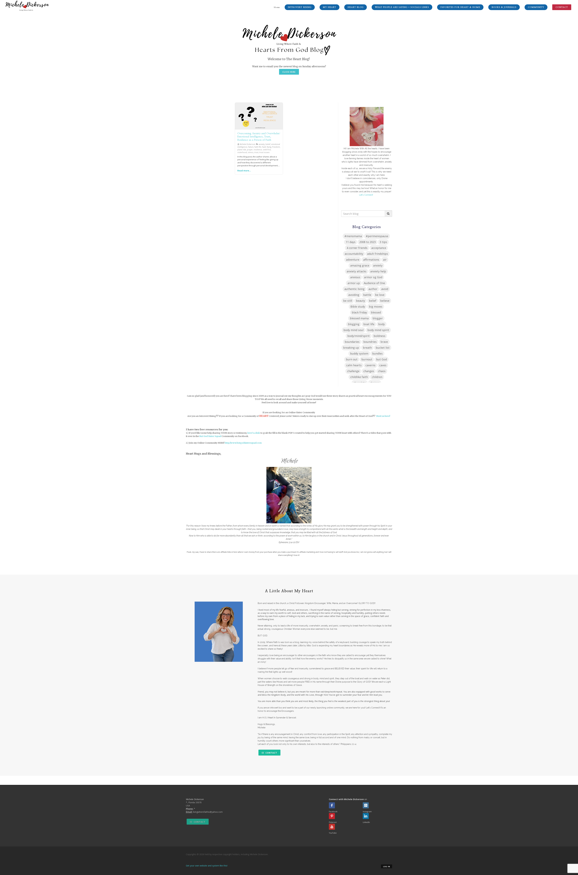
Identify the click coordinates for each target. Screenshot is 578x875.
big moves (375, 306)
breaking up (351, 347)
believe (384, 300)
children (377, 377)
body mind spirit (378, 330)
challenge (353, 371)
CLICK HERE (289, 72)
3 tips (383, 242)
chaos (381, 371)
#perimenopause (377, 236)
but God (381, 359)
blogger (378, 318)
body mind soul (353, 330)
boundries (370, 342)
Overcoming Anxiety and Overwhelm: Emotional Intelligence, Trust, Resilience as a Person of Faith (258, 136)
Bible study (357, 306)
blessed (376, 312)
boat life (368, 324)
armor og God (373, 277)
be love (379, 295)
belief (372, 300)
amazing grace (359, 265)
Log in (386, 866)
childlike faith (359, 377)
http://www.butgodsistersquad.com (243, 442)
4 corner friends (357, 248)
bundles (377, 353)
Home (277, 7)
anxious (355, 277)
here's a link (253, 433)
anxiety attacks (356, 271)
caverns (370, 365)
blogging (353, 324)
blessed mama (359, 318)
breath (367, 347)
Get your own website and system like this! (206, 865)
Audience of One (374, 283)
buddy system (359, 353)
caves (382, 365)
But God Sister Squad (210, 436)
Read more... (244, 170)
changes (368, 371)
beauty (360, 300)
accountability (354, 254)
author (372, 289)
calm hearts (354, 365)
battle (367, 295)
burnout (366, 359)
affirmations (371, 259)
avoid (384, 289)
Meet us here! (383, 416)
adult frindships (377, 254)
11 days (350, 242)
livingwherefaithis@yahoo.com (208, 811)
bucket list (383, 347)
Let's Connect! (366, 195)
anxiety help (378, 271)
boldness (379, 336)
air (385, 259)
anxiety (377, 265)
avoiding (353, 295)
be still (347, 300)
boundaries (352, 342)
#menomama (353, 236)
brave (384, 342)
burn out (351, 359)
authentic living (354, 289)
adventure (352, 259)
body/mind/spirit (358, 336)
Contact (271, 752)
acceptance (378, 248)
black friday (359, 312)
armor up (354, 283)
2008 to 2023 (367, 242)
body (381, 324)
